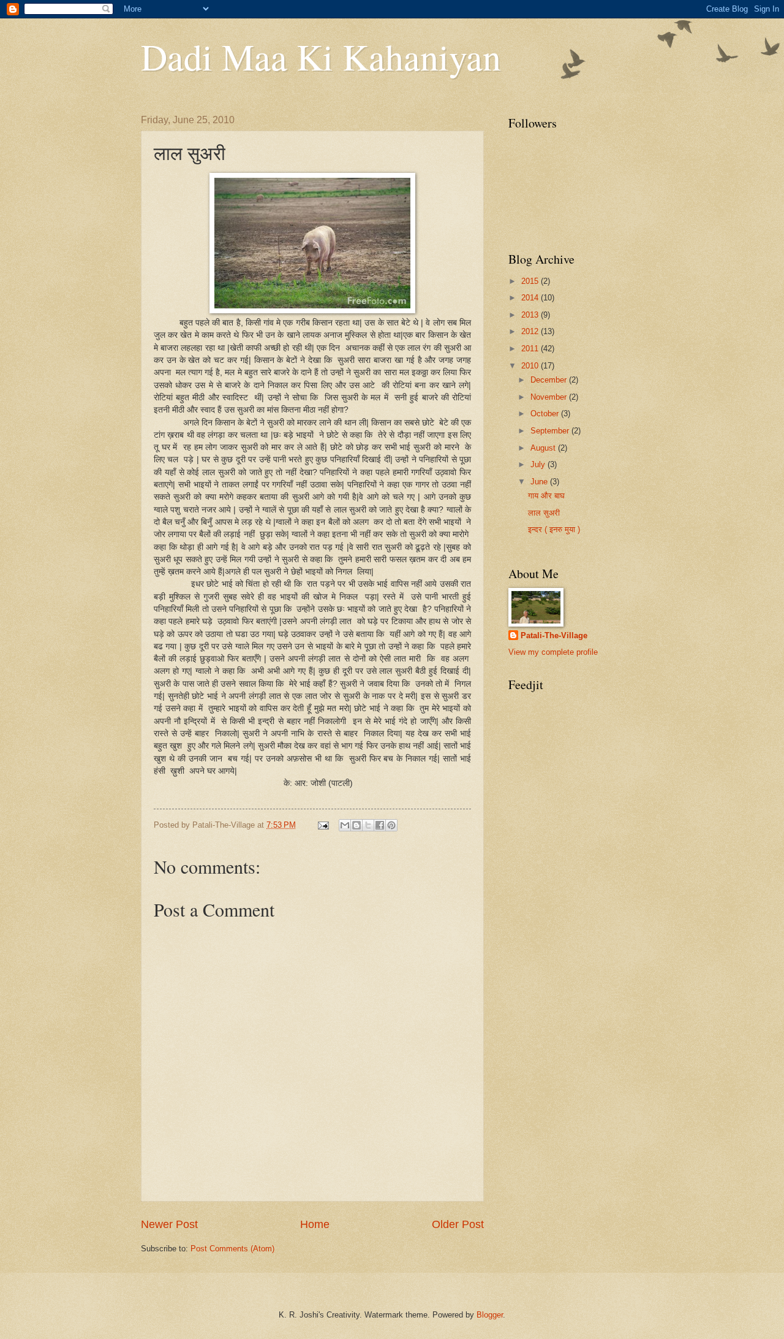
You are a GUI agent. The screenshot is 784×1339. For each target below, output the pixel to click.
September (550, 430)
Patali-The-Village (554, 635)
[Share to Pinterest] (391, 825)
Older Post (458, 1224)
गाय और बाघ (546, 495)
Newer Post (169, 1224)
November (549, 397)
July (539, 464)
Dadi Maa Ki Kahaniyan (321, 56)
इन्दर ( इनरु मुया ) (554, 529)
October (545, 413)
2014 (531, 297)
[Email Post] (322, 825)
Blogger (490, 1314)
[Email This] (345, 825)
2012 (531, 331)
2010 (531, 365)
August (544, 447)
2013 (531, 314)
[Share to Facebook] (380, 825)
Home (315, 1224)
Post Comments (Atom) (232, 1248)
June (540, 481)
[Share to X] (368, 825)
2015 (531, 281)
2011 (531, 348)
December (549, 379)
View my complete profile (553, 652)
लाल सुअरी (544, 512)
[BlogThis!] (356, 825)
